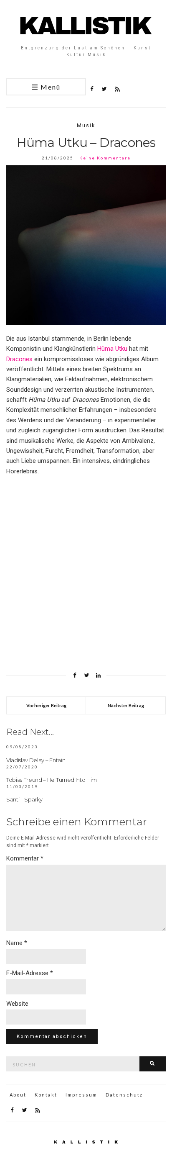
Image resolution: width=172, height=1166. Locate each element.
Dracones (19, 359)
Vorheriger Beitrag (46, 705)
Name (16, 943)
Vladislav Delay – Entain (35, 760)
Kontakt (46, 1094)
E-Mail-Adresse (29, 973)
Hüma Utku (112, 348)
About (18, 1094)
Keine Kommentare (105, 157)
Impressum (81, 1094)
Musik (86, 125)
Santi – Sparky (24, 799)
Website (17, 1003)
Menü (49, 87)
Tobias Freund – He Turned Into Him (51, 779)
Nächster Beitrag (126, 705)
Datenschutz (124, 1094)
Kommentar (24, 858)
